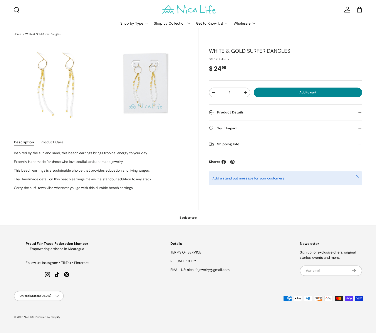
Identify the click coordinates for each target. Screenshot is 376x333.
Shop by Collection (169, 23)
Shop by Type (131, 23)
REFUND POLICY (183, 261)
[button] (359, 9)
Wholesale (242, 23)
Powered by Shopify (47, 317)
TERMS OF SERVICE (185, 252)
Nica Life (29, 317)
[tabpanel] (101, 170)
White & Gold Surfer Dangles (42, 34)
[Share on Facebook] (223, 161)
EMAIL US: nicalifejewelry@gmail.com (200, 269)
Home (17, 34)
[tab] (24, 142)
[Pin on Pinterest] (232, 161)
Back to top (188, 218)
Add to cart (307, 92)
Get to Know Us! (209, 23)
